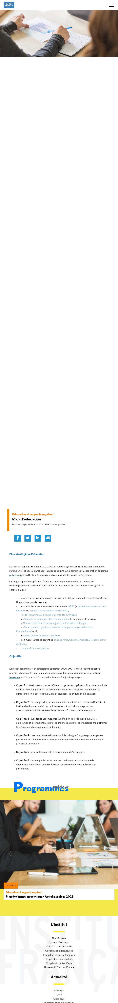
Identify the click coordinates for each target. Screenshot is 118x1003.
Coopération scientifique (59, 963)
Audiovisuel (59, 999)
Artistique (59, 991)
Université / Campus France (59, 967)
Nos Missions (59, 938)
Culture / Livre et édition (59, 947)
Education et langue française (59, 955)
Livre (59, 995)
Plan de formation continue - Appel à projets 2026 (40, 897)
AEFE (71, 606)
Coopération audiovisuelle (59, 951)
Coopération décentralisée (59, 959)
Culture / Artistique (59, 943)
